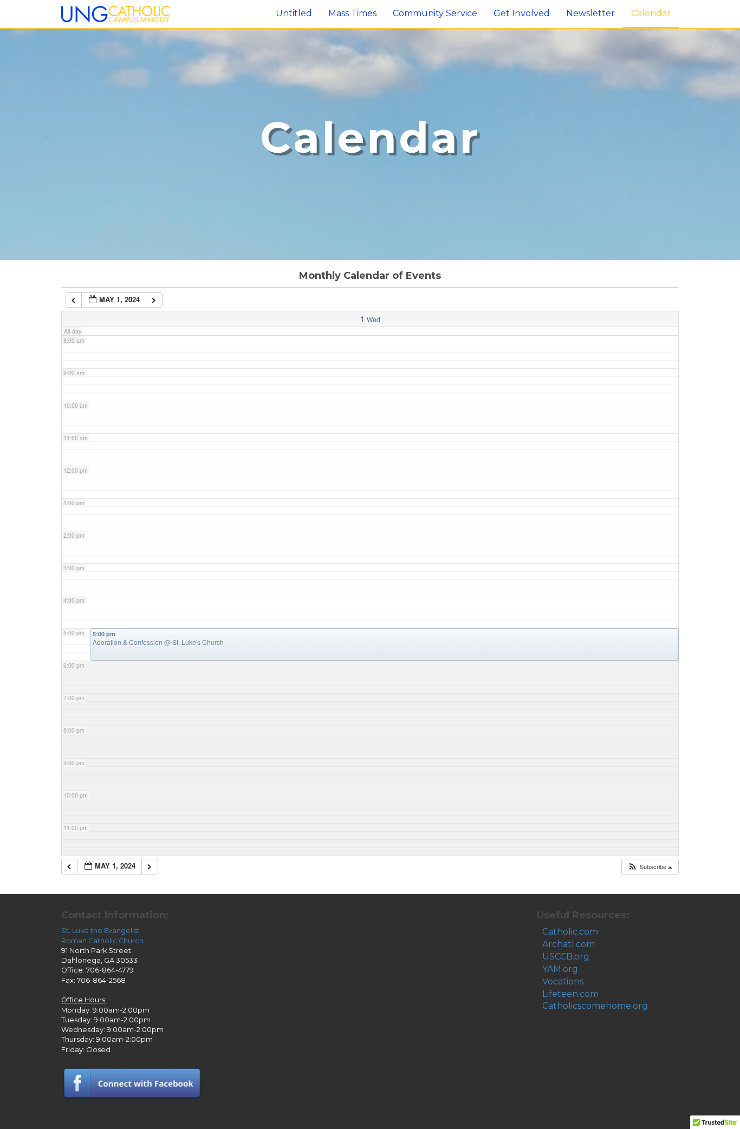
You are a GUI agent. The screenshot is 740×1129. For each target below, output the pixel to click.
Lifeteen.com (570, 994)
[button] (650, 866)
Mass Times (352, 13)
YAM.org (560, 969)
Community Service (435, 13)
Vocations (562, 981)
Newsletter (590, 13)
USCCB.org (565, 956)
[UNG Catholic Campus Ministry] (115, 13)
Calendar (651, 13)
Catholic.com (570, 931)
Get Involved (522, 13)
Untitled (294, 13)
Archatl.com (568, 944)
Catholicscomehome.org (595, 1006)
